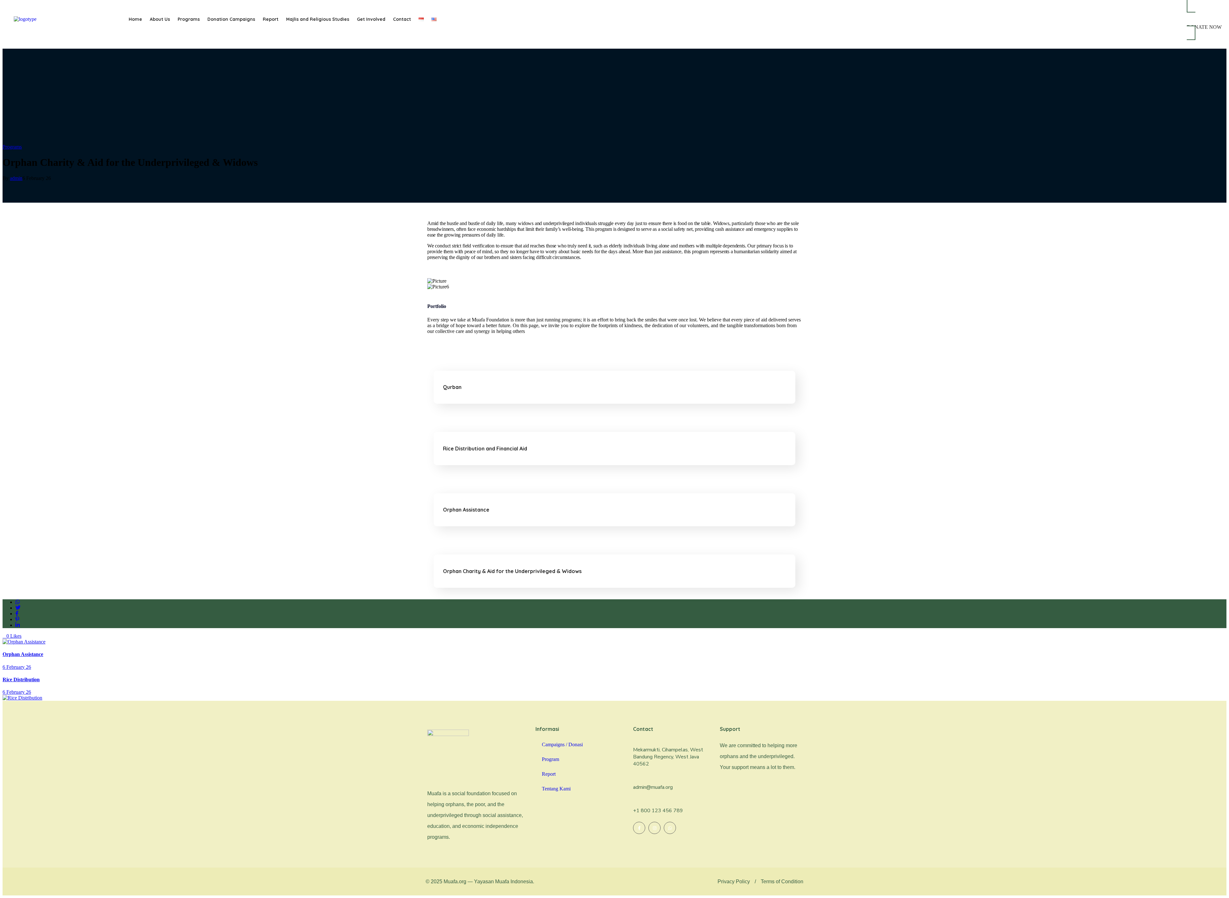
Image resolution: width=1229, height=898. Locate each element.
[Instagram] (654, 828)
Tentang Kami (556, 788)
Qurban (452, 387)
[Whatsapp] (670, 828)
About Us (160, 19)
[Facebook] (639, 828)
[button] (755, 881)
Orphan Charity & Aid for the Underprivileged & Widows (512, 571)
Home (135, 19)
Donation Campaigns (231, 19)
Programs (189, 19)
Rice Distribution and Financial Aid (485, 448)
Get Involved (371, 19)
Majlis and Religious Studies (317, 19)
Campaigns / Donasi (562, 744)
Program (550, 759)
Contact (402, 19)
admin (16, 178)
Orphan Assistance (466, 509)
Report (270, 19)
